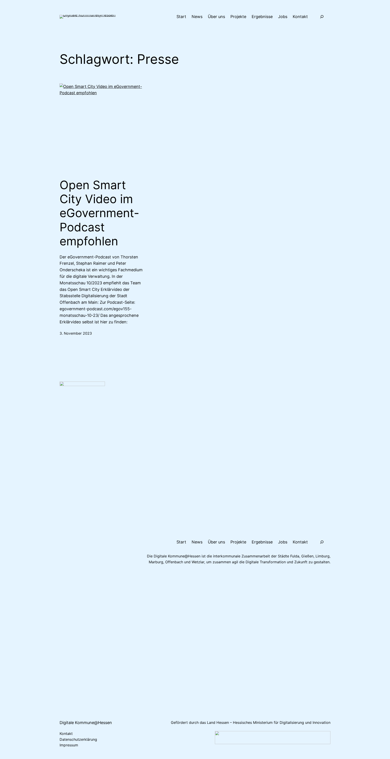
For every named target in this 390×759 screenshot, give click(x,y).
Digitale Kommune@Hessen (86, 722)
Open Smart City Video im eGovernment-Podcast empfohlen (99, 213)
